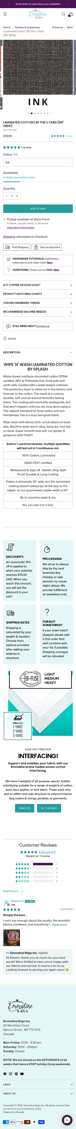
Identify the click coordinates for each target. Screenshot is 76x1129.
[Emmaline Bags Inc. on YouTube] (22, 1074)
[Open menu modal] (5, 14)
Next (70, 27)
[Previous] (9, 4)
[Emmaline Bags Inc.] (38, 14)
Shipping (9, 237)
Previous (57, 27)
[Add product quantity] (17, 195)
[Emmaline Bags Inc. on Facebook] (5, 1074)
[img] (11, 909)
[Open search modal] (63, 14)
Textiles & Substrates (27, 27)
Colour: (10, 154)
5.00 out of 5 (47, 852)
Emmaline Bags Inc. (34, 1105)
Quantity (9, 188)
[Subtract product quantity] (6, 195)
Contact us (42, 326)
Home (7, 27)
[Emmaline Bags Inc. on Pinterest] (16, 1074)
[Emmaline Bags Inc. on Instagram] (11, 1074)
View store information (20, 227)
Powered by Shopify (13, 1112)
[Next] (67, 4)
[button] (58, 135)
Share (12, 338)
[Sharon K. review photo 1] (11, 937)
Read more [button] (59, 924)
